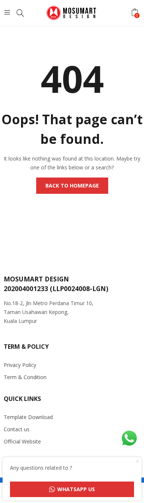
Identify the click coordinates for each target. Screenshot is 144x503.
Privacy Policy (20, 364)
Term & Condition (25, 377)
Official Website (22, 441)
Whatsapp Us (76, 489)
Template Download (28, 417)
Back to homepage (72, 185)
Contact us (17, 429)
